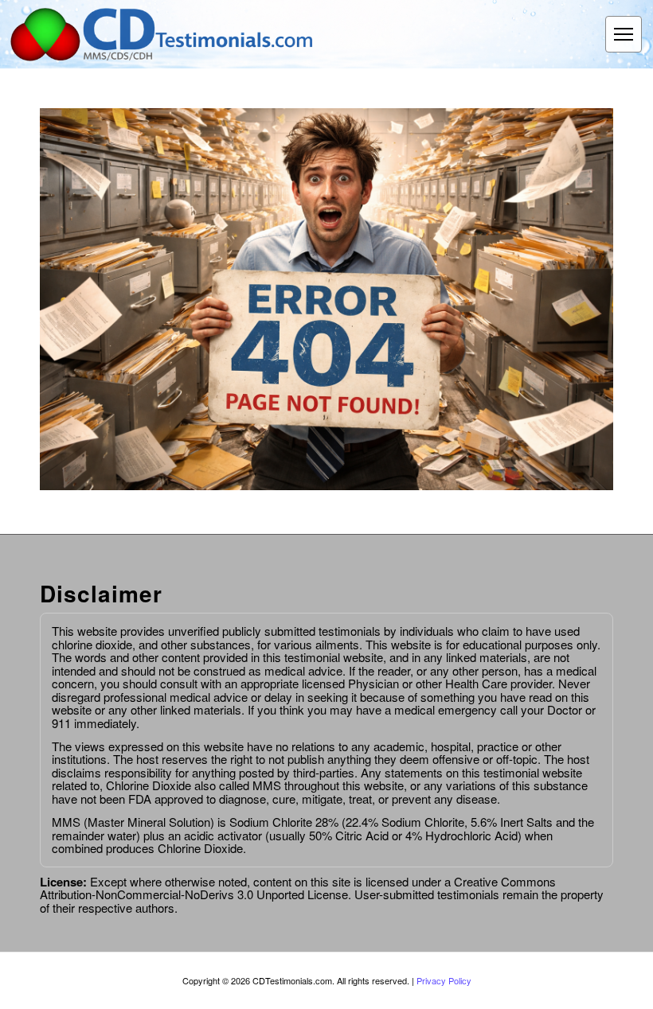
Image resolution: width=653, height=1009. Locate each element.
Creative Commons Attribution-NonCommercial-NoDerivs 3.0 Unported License (298, 888)
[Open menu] (623, 34)
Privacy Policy (443, 980)
